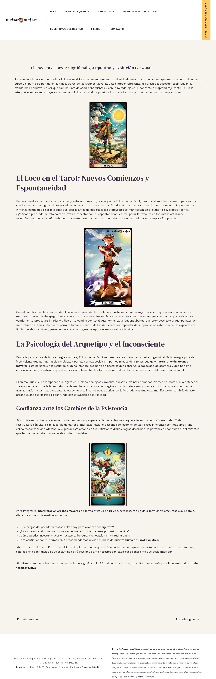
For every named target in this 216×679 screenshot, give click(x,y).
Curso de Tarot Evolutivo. (142, 540)
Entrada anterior (26, 619)
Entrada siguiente (189, 619)
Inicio (53, 11)
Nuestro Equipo (75, 11)
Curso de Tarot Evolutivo (139, 11)
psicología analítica (64, 357)
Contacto (117, 29)
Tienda (95, 29)
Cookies (97, 667)
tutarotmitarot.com (26, 667)
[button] (87, 11)
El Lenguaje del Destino (66, 29)
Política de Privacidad (81, 667)
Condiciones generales (57, 667)
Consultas (104, 11)
